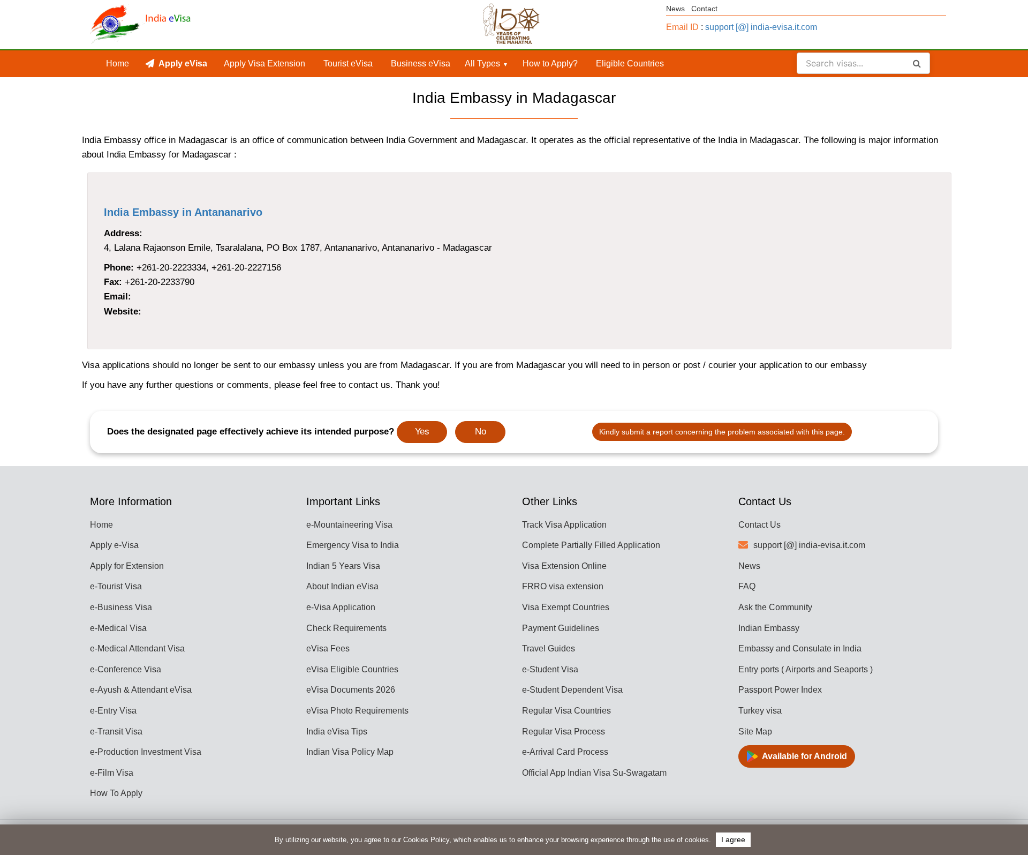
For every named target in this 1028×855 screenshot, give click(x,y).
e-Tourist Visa (116, 586)
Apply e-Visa (114, 545)
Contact (704, 8)
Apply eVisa (182, 63)
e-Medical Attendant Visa (137, 648)
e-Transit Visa (116, 731)
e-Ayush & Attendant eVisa (141, 689)
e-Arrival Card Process (565, 751)
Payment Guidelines (560, 628)
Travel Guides (548, 648)
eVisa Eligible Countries (352, 669)
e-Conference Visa (125, 669)
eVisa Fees (328, 648)
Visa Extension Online (564, 566)
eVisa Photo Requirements (357, 710)
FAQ (746, 586)
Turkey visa (760, 710)
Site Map (755, 731)
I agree (733, 840)
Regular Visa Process (563, 731)
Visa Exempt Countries (565, 607)
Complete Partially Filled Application (591, 545)
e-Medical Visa (118, 628)
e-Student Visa (550, 669)
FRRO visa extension (562, 586)
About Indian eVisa (342, 586)
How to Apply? (550, 63)
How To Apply (116, 793)
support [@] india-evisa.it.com (761, 27)
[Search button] (916, 63)
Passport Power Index (780, 689)
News (675, 8)
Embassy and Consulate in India (799, 648)
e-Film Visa (111, 772)
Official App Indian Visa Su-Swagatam (594, 772)
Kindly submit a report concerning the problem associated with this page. (722, 432)
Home (117, 63)
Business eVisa (420, 63)
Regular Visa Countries (566, 710)
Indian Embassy (768, 628)
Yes (422, 431)
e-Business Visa (121, 607)
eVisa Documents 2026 (350, 689)
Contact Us (759, 524)
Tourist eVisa (348, 63)
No (480, 431)
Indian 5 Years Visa (343, 566)
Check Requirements (346, 628)
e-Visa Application (340, 607)
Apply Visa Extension (264, 63)
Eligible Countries (630, 63)
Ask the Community (775, 607)
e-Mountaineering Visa (349, 524)
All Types (482, 63)
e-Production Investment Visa (145, 751)
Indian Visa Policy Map (350, 751)
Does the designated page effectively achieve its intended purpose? (250, 431)
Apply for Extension (127, 566)
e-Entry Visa (113, 710)
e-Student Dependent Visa (572, 689)
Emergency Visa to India (352, 545)
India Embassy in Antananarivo (183, 212)
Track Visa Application (564, 524)
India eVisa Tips (336, 731)
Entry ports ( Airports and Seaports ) (805, 669)
